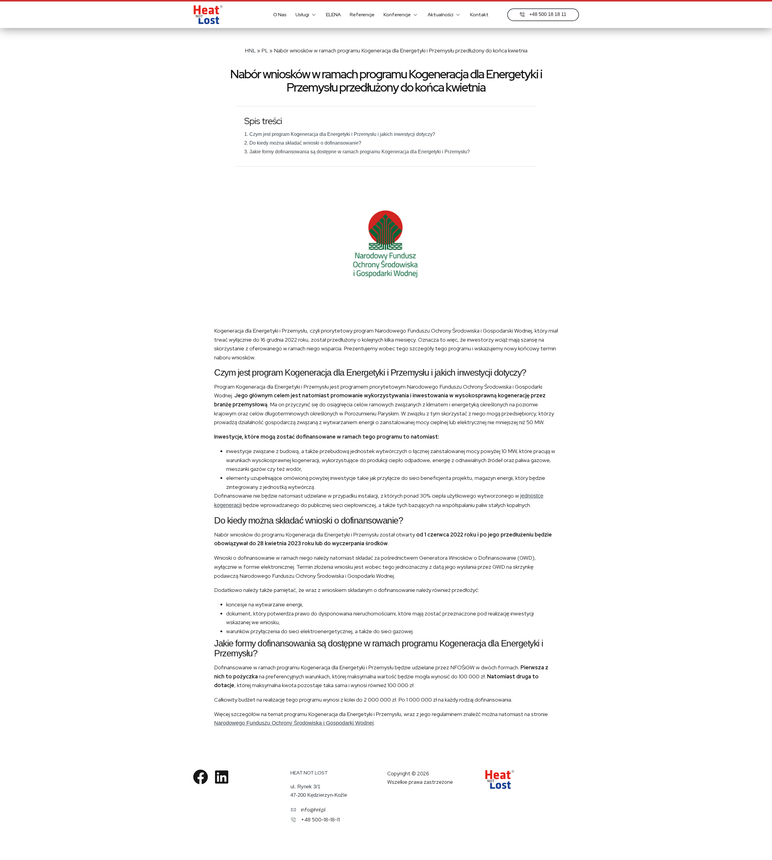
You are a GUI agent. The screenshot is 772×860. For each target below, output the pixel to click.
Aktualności (440, 14)
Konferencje (397, 14)
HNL (250, 51)
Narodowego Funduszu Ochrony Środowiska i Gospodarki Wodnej (294, 723)
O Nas (279, 14)
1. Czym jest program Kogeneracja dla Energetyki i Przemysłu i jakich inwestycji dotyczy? (339, 134)
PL (264, 51)
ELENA (333, 14)
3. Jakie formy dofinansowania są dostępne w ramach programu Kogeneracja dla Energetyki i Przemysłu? (357, 151)
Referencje (362, 14)
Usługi (302, 14)
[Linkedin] (221, 776)
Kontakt (479, 14)
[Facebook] (200, 776)
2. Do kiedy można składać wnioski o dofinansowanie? (302, 142)
